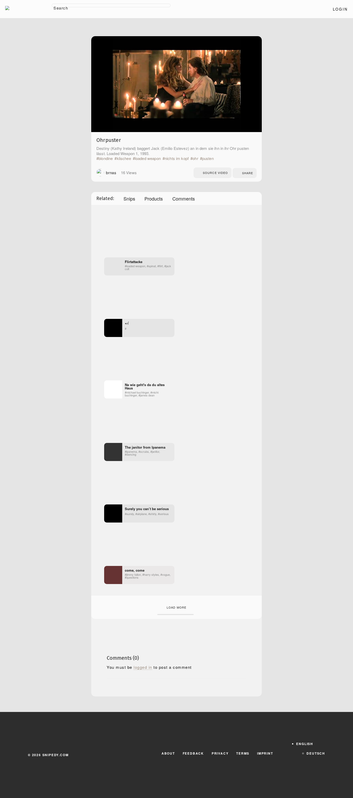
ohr (195, 158)
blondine (105, 158)
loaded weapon (148, 158)
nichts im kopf (177, 158)
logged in (143, 667)
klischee (124, 158)
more (140, 172)
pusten (208, 158)
